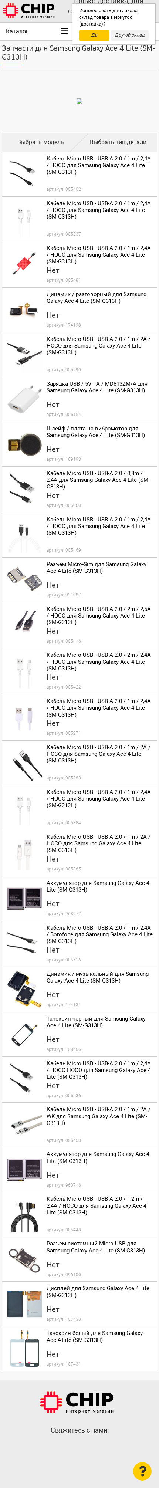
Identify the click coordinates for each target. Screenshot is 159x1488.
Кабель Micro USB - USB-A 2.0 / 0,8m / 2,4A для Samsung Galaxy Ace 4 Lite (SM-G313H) (98, 480)
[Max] (65, 1446)
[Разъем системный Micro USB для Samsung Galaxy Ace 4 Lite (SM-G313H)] (24, 1259)
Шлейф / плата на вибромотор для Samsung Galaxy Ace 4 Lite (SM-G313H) (96, 432)
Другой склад (130, 35)
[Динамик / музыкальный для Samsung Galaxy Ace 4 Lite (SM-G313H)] (24, 989)
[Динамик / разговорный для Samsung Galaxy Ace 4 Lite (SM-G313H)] (24, 309)
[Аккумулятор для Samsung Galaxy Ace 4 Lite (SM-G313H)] (24, 898)
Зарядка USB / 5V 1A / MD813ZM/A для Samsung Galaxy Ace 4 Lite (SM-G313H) (97, 387)
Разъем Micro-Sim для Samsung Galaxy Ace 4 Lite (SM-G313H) (96, 567)
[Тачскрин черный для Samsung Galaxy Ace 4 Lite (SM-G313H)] (24, 1034)
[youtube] (94, 1446)
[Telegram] (79, 1446)
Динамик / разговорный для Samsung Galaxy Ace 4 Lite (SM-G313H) (96, 297)
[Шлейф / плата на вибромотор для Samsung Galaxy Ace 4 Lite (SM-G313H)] (24, 444)
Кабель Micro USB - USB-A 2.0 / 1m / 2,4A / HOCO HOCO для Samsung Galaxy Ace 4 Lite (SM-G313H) (99, 1070)
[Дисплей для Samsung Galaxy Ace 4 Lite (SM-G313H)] (24, 1303)
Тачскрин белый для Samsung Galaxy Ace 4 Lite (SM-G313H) (95, 1336)
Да (94, 35)
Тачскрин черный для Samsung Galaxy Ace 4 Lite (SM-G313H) (96, 1022)
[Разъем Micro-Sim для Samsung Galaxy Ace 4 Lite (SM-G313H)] (24, 579)
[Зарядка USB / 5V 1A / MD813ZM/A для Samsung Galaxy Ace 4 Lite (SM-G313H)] (24, 399)
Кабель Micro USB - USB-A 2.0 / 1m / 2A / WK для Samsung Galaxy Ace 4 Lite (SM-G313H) (98, 1116)
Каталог (17, 31)
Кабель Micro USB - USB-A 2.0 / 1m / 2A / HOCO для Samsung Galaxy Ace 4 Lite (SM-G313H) (98, 346)
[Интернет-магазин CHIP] (29, 11)
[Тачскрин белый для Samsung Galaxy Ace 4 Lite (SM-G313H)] (24, 1348)
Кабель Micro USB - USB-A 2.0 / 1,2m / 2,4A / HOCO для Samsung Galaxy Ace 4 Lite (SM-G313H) (96, 1205)
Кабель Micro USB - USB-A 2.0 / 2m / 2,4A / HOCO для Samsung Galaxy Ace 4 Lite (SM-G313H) (99, 662)
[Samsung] (79, 101)
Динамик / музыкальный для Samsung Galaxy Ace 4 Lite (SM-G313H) (98, 977)
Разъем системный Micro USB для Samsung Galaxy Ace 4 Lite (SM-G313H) (96, 1247)
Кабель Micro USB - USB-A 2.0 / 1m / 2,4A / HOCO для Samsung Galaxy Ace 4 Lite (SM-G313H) (99, 165)
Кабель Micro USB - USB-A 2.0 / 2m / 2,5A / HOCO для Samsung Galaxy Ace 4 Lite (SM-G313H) (99, 616)
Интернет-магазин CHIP (77, 1402)
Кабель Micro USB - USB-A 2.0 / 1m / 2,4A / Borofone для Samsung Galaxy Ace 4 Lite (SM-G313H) (100, 934)
